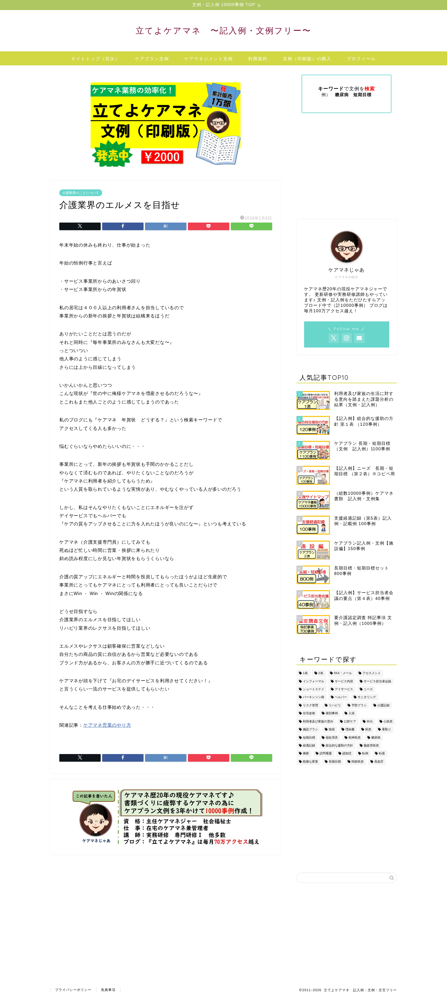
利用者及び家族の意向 (318, 721)
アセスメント (371, 673)
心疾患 (388, 721)
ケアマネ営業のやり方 (107, 725)
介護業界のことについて (80, 193)
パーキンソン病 (313, 697)
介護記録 (383, 705)
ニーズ (368, 689)
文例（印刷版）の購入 (307, 58)
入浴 (351, 713)
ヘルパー (341, 697)
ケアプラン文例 (152, 58)
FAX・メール (343, 673)
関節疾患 (358, 761)
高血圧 (378, 761)
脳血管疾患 (371, 745)
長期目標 (335, 761)
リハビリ (335, 705)
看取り (386, 729)
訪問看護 (326, 753)
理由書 (350, 729)
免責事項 (108, 990)
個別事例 (332, 713)
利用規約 (258, 58)
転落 (382, 753)
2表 (320, 673)
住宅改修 (309, 713)
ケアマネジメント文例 (208, 58)
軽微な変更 (310, 761)
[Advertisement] (166, 906)
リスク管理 (310, 705)
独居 (332, 729)
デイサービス (344, 689)
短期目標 (309, 737)
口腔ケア (350, 721)
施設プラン (310, 729)
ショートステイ (313, 689)
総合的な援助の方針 (339, 745)
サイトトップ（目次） (95, 58)
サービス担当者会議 (377, 681)
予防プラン (359, 705)
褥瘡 (306, 753)
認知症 (347, 753)
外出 (370, 721)
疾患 (368, 729)
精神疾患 (354, 737)
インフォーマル (313, 681)
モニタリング (367, 697)
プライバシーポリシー (73, 990)
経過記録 (309, 745)
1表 (305, 673)
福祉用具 (332, 737)
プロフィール (361, 58)
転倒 (365, 753)
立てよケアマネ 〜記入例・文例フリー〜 (223, 30)
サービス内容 (344, 681)
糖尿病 (375, 737)
